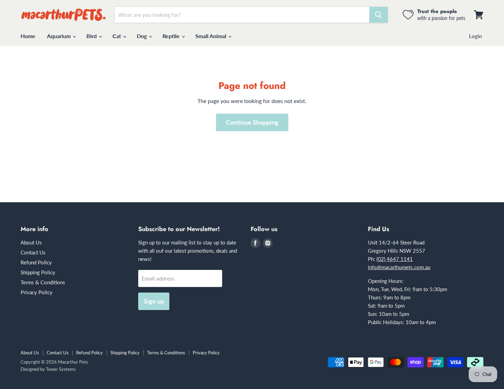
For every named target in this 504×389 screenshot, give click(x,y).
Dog (142, 36)
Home (28, 36)
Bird (92, 36)
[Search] (378, 15)
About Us (31, 242)
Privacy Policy (36, 292)
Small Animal (211, 36)
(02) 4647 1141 (394, 259)
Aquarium (59, 36)
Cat (117, 36)
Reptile (172, 36)
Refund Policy (36, 262)
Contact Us (33, 252)
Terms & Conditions (43, 282)
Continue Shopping (252, 122)
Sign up (154, 301)
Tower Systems (61, 369)
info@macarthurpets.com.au (399, 267)
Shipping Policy (38, 272)
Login (475, 36)
